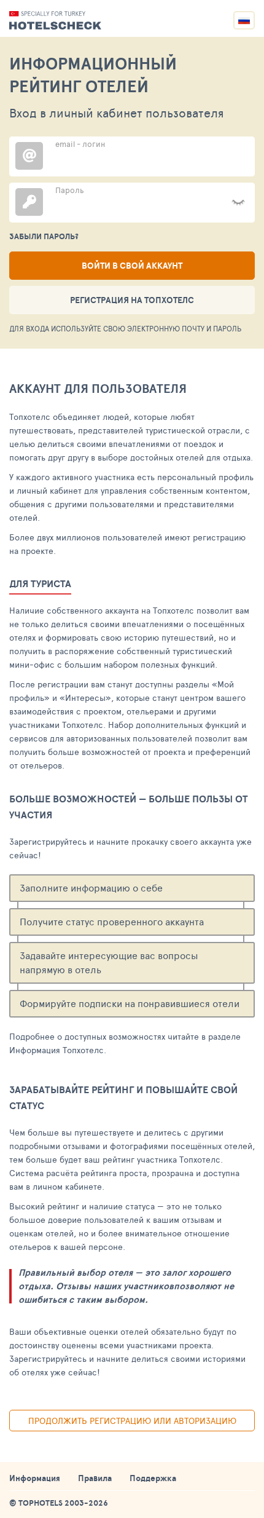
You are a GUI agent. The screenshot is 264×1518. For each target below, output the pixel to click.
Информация (34, 1478)
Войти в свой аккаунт (132, 265)
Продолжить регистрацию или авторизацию (132, 1420)
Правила (95, 1478)
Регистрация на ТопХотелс (132, 300)
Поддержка (153, 1478)
